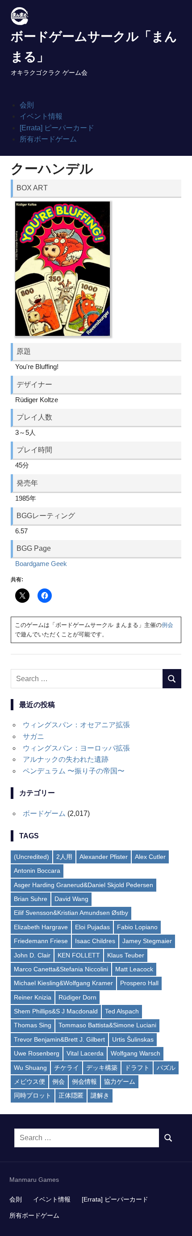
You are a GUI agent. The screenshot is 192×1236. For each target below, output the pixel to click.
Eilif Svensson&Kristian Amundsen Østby (71, 912)
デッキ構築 (101, 1067)
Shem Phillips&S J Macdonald (56, 1011)
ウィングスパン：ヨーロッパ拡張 (76, 748)
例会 (167, 625)
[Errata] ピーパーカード (57, 128)
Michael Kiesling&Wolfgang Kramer (63, 983)
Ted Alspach (122, 1011)
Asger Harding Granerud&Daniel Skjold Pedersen (83, 884)
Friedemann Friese (41, 940)
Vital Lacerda (85, 1053)
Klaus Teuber (125, 955)
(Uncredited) (31, 856)
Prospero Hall (139, 983)
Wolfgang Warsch (135, 1053)
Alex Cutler (150, 856)
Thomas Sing (32, 1025)
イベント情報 (41, 116)
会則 (27, 105)
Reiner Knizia (32, 997)
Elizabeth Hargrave (41, 927)
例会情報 (84, 1081)
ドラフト (137, 1067)
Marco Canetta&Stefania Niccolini (61, 969)
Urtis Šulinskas (133, 1039)
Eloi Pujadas (92, 927)
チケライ (66, 1067)
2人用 (64, 856)
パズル (166, 1067)
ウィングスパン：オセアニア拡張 (76, 725)
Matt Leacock (134, 969)
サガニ (33, 736)
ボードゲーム (44, 813)
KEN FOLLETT (79, 955)
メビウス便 (29, 1081)
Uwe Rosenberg (36, 1053)
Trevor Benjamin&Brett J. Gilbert (59, 1039)
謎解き (100, 1095)
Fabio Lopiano (137, 927)
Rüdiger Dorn (77, 997)
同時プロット (32, 1095)
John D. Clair (32, 955)
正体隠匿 (70, 1095)
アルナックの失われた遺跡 (66, 759)
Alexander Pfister (103, 856)
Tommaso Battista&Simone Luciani (107, 1025)
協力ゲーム (119, 1081)
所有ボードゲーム (48, 139)
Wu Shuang (30, 1067)
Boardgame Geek (41, 563)
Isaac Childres (95, 940)
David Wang (71, 898)
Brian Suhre (30, 898)
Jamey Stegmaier (147, 940)
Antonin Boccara (37, 870)
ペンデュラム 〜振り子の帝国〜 (74, 771)
